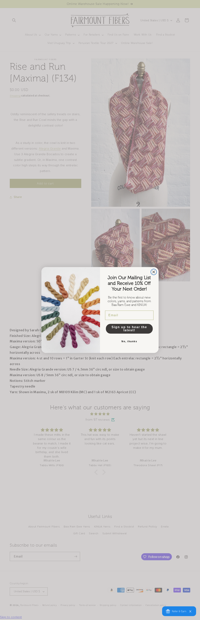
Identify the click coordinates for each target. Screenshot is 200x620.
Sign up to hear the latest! (129, 328)
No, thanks (129, 341)
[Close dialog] (154, 272)
